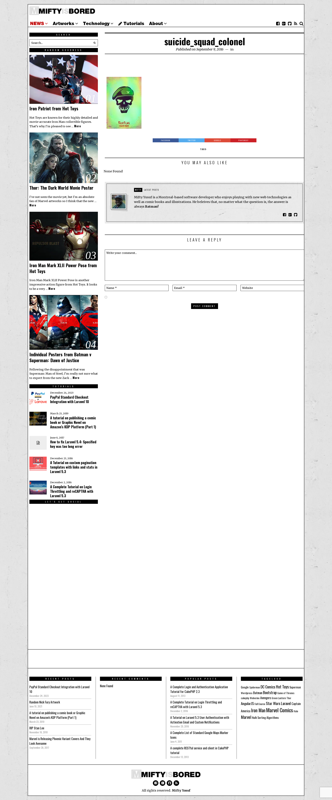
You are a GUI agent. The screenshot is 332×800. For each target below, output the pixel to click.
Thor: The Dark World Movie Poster (61, 187)
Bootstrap (270, 692)
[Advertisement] (205, 67)
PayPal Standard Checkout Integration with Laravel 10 (69, 399)
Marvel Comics (279, 710)
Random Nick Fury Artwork (44, 702)
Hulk (254, 717)
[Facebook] (278, 23)
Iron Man (258, 710)
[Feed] (295, 23)
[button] (94, 42)
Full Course (260, 704)
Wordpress (246, 693)
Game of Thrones (285, 693)
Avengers (265, 697)
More (77, 126)
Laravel (286, 703)
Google (245, 687)
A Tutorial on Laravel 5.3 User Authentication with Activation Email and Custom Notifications (199, 719)
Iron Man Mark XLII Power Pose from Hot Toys (63, 268)
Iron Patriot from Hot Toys (53, 108)
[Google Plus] (162, 783)
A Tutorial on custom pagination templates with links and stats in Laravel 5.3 (73, 467)
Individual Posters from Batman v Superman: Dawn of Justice (60, 357)
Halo (296, 711)
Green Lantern (279, 698)
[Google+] (284, 23)
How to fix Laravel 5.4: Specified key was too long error (73, 444)
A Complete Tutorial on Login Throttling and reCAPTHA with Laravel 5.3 (71, 491)
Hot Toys (282, 687)
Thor (289, 698)
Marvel (246, 717)
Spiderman (254, 687)
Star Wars (273, 703)
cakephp (245, 698)
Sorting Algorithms (268, 717)
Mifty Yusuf (181, 790)
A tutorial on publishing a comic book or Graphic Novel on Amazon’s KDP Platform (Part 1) (73, 422)
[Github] (290, 23)
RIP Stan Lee (36, 728)
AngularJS (247, 703)
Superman (295, 687)
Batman (257, 692)
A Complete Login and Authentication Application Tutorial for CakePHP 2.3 (199, 689)
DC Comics (268, 686)
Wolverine (255, 698)
